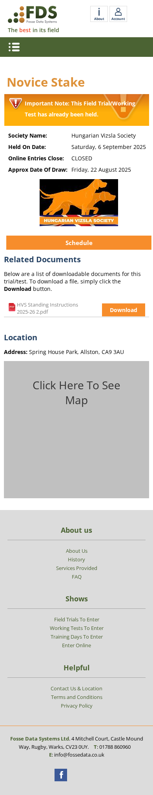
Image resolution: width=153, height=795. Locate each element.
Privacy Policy (77, 705)
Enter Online (76, 645)
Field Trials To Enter (76, 619)
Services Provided (76, 568)
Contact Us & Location (76, 688)
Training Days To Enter (77, 636)
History (76, 559)
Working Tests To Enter (77, 628)
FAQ (77, 576)
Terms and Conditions (76, 697)
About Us (76, 550)
